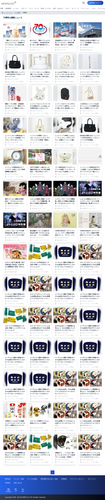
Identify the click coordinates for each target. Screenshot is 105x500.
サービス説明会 (32, 479)
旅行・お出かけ (58, 8)
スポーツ (24, 8)
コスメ (93, 8)
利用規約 (64, 479)
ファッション (85, 8)
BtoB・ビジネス (46, 8)
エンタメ (16, 8)
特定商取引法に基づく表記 (49, 479)
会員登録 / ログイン (95, 3)
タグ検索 (17, 12)
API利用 (7, 483)
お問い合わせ (17, 483)
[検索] (84, 3)
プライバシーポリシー (77, 479)
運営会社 (8, 479)
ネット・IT (75, 8)
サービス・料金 (19, 479)
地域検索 (8, 8)
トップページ (8, 12)
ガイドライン (92, 479)
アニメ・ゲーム (34, 8)
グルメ (67, 8)
